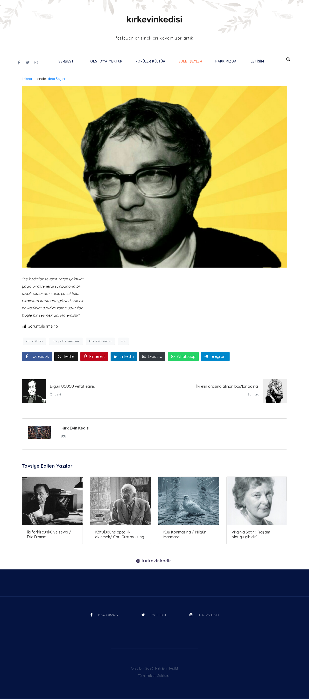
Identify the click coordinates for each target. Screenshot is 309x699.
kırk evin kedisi (100, 341)
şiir (123, 341)
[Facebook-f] (19, 62)
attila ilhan (34, 341)
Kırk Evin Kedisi (75, 428)
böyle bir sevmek (65, 341)
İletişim (257, 61)
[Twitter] (27, 62)
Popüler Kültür (150, 61)
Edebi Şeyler (190, 61)
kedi (28, 78)
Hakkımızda (225, 61)
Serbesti (66, 61)
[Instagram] (36, 62)
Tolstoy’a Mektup (105, 61)
